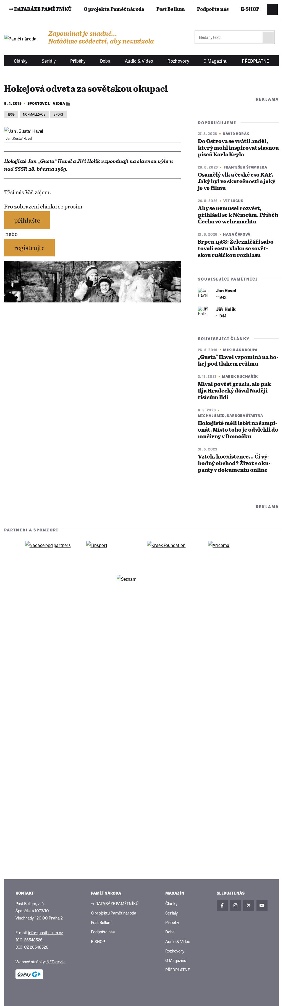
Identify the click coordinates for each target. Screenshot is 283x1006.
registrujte (29, 247)
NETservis (55, 961)
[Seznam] (141, 587)
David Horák (236, 133)
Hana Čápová (236, 234)
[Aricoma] (233, 553)
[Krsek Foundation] (172, 553)
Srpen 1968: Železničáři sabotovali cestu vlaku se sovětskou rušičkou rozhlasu (237, 249)
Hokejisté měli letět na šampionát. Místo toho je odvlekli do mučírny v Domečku (238, 430)
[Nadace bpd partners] (50, 553)
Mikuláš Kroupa (240, 349)
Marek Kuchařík (240, 376)
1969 (11, 114)
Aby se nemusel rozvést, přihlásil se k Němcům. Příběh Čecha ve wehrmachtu (238, 215)
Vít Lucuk (233, 200)
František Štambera (245, 167)
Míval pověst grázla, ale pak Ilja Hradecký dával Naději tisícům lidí (234, 391)
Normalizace (34, 114)
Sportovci (38, 103)
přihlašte (27, 220)
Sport (59, 114)
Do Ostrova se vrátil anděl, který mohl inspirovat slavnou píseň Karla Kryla (238, 148)
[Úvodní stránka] (20, 38)
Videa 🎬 (61, 103)
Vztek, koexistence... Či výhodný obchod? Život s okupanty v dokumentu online (234, 463)
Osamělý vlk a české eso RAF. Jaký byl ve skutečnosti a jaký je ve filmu (236, 182)
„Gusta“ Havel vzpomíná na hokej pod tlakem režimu (238, 360)
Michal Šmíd (211, 415)
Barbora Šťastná (245, 415)
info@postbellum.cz (45, 932)
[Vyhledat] (268, 37)
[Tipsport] (111, 553)
